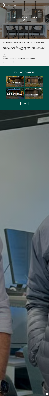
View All (24, 103)
